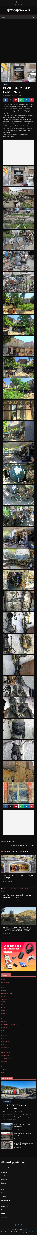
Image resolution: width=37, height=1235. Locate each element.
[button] (18, 176)
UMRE (3, 1072)
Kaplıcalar (4, 1021)
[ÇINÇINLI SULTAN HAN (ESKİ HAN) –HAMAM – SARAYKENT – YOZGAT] (18, 908)
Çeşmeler (4, 999)
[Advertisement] (18, 38)
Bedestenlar (4, 988)
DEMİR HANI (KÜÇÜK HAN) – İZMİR (22, 846)
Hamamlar (4, 1010)
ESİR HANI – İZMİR (9, 841)
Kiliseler (3, 1030)
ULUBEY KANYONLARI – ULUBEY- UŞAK (14, 1107)
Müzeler (3, 1044)
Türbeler (3, 1069)
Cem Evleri (4, 996)
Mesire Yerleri (5, 1041)
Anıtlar (3, 979)
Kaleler (3, 1019)
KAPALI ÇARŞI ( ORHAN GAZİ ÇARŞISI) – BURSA (18, 877)
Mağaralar (4, 1036)
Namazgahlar (5, 1047)
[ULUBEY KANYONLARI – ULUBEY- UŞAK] (18, 1090)
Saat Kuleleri (5, 1055)
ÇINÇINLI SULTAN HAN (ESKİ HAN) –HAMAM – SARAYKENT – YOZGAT (17, 929)
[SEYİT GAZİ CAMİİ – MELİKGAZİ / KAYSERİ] (7, 1136)
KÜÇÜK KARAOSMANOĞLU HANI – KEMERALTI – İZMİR (17, 896)
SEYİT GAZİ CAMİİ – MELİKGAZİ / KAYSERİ (23, 1134)
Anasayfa (4, 1172)
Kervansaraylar (5, 1027)
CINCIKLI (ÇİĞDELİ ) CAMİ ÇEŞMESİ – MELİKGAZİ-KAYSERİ (23, 1144)
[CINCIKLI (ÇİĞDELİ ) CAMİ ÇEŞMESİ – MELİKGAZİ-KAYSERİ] (7, 1145)
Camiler (3, 990)
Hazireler (4, 1016)
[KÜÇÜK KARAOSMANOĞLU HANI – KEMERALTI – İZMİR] (18, 889)
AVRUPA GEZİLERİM (6, 985)
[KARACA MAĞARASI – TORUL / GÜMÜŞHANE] (7, 1127)
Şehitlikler (4, 1061)
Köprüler (3, 1033)
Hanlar (5, 84)
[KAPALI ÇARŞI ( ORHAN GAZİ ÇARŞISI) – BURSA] (18, 856)
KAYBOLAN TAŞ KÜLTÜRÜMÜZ (10, 1024)
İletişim (3, 1183)
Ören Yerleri (4, 1050)
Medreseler (4, 1038)
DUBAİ (3, 1005)
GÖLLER (3, 1007)
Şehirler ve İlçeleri (6, 1058)
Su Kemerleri (5, 1067)
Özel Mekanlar (5, 1052)
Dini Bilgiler (4, 1002)
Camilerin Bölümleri (7, 993)
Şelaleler (3, 1064)
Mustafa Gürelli (17, 95)
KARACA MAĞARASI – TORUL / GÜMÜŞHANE (22, 1125)
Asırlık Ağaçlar (5, 982)
